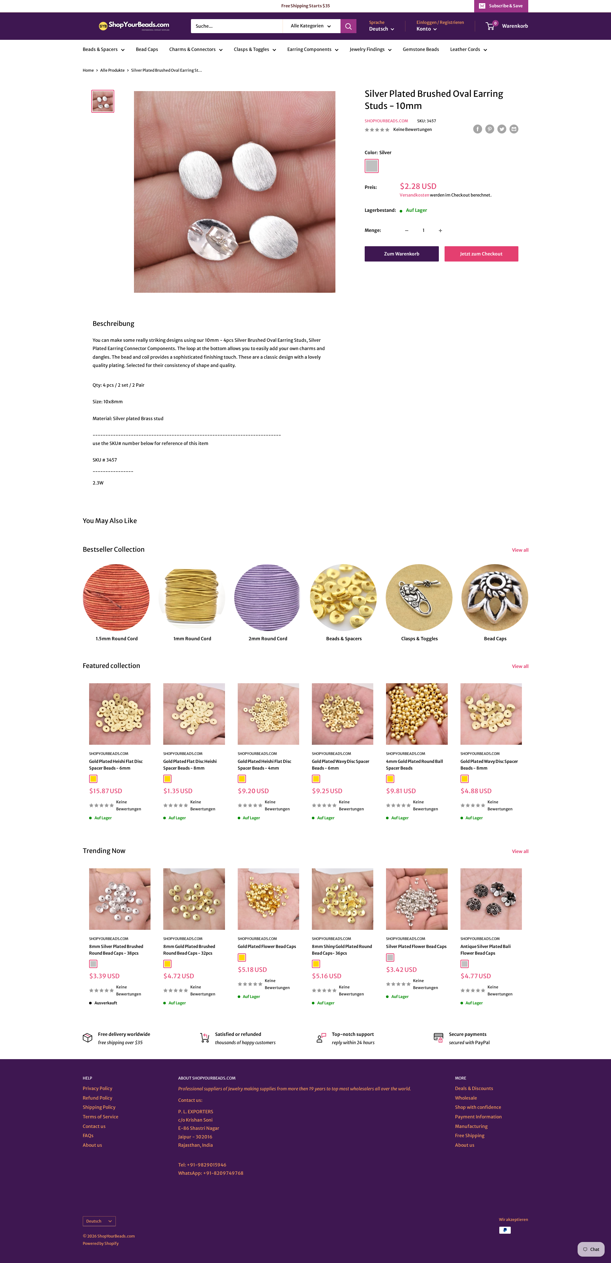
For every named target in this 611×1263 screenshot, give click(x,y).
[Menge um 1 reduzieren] (406, 230)
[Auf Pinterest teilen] (489, 129)
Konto (424, 29)
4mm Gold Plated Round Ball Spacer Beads (414, 765)
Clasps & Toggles (251, 50)
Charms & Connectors (192, 50)
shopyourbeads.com (257, 754)
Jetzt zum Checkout (481, 254)
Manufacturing (471, 1126)
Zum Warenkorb (401, 254)
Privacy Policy (97, 1088)
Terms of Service (100, 1117)
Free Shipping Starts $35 (305, 6)
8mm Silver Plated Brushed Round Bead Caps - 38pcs (116, 950)
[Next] (528, 596)
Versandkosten (414, 195)
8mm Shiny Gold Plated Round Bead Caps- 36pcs (342, 950)
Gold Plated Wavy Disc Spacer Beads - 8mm (489, 765)
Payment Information (478, 1117)
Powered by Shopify (101, 1243)
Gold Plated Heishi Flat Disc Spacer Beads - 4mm (264, 765)
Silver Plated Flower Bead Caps (416, 946)
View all (521, 550)
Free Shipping (469, 1135)
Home (88, 70)
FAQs (88, 1135)
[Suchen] (348, 26)
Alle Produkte (112, 70)
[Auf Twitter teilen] (501, 129)
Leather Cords (465, 50)
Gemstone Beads (421, 50)
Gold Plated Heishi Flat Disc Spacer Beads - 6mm (116, 765)
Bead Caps (147, 50)
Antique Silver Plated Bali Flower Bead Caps (485, 950)
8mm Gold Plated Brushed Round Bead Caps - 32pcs (189, 950)
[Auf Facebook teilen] (477, 129)
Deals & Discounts (474, 1088)
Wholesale (466, 1098)
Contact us (94, 1126)
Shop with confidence (478, 1107)
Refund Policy (97, 1098)
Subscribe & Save (506, 6)
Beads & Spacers (100, 50)
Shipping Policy (99, 1107)
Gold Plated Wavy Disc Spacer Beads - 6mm (340, 765)
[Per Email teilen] (513, 129)
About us (92, 1145)
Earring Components (309, 50)
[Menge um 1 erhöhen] (440, 230)
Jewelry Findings (367, 50)
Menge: (373, 230)
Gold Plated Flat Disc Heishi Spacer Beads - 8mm (190, 765)
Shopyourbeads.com (386, 120)
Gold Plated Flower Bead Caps (267, 946)
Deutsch (94, 1221)
